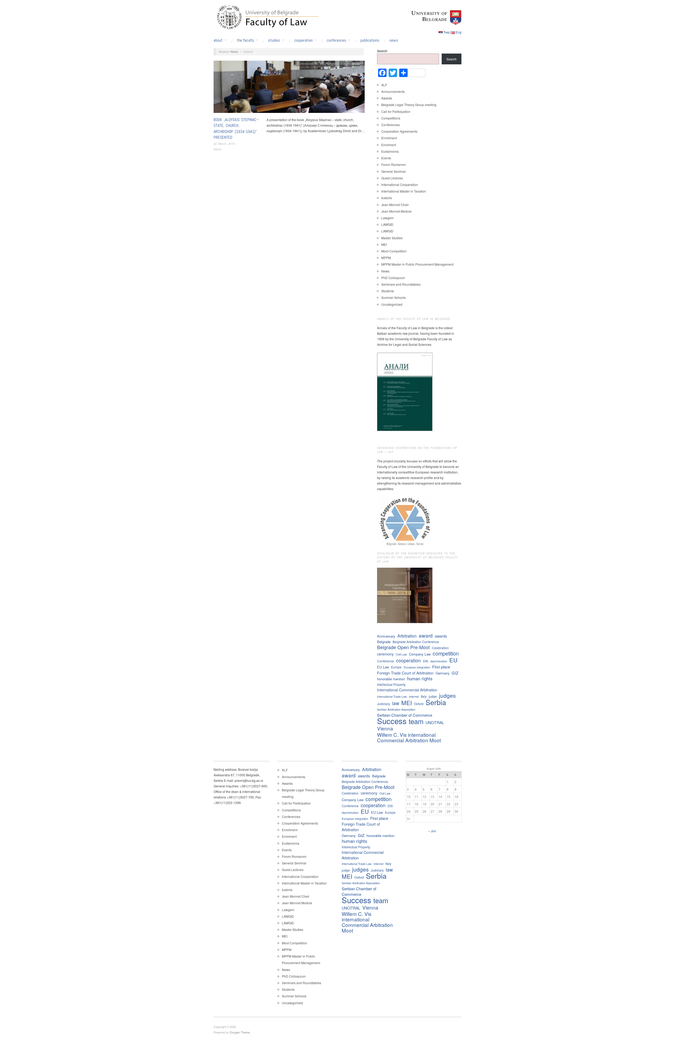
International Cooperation (399, 184)
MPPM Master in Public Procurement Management (417, 264)
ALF (384, 85)
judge (433, 696)
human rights (419, 678)
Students (387, 291)
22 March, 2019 (224, 143)
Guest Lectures (392, 178)
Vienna (385, 728)
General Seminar (393, 171)
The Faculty (245, 40)
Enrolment (388, 144)
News (393, 40)
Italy (424, 696)
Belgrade (383, 641)
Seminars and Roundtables (345, 63)
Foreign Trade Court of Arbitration (405, 673)
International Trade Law (392, 696)
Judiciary (383, 703)
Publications (369, 40)
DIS (425, 661)
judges (447, 695)
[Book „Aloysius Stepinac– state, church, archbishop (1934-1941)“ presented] (289, 88)
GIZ (455, 673)
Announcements (393, 91)
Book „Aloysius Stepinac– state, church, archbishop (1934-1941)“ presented (236, 128)
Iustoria (386, 197)
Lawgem (387, 218)
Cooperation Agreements (399, 131)
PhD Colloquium (393, 277)
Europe (396, 667)
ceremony (385, 654)
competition (446, 653)
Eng (458, 32)
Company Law (420, 654)
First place (441, 666)
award (426, 635)
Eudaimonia (390, 151)
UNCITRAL (435, 722)
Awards (386, 98)
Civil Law (401, 654)
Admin (217, 149)
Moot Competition (394, 251)
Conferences (336, 40)
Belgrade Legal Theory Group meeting (408, 104)
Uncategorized (391, 304)
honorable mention (391, 678)
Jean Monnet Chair (395, 204)
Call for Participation (395, 111)
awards (441, 636)
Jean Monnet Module (396, 211)
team (416, 721)
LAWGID (387, 224)
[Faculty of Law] (266, 16)
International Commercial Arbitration (407, 689)
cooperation (408, 660)
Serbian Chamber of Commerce (404, 715)
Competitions (390, 118)
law (395, 703)
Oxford (418, 703)
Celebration (440, 647)
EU (453, 660)
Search (382, 51)
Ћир (446, 32)
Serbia (436, 702)
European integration (417, 667)
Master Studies (392, 238)
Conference (385, 661)
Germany (443, 673)
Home (234, 51)
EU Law (383, 666)
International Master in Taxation (403, 191)
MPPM (386, 257)
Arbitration (407, 636)
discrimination (438, 661)
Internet (414, 696)
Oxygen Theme (240, 1032)
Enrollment (389, 138)
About (218, 40)
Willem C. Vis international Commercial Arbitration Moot (409, 737)
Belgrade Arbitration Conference (416, 641)
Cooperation (303, 40)
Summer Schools (393, 297)
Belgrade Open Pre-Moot (403, 647)
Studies (274, 40)
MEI (384, 244)
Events (320, 63)
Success (392, 721)
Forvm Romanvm (393, 164)
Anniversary (386, 636)
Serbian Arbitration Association (396, 709)
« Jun (432, 831)
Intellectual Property (391, 684)
